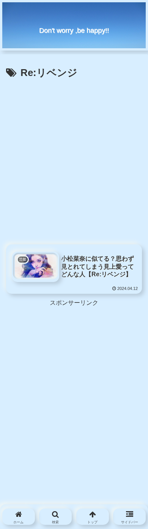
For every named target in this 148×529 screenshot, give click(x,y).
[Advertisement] (74, 160)
